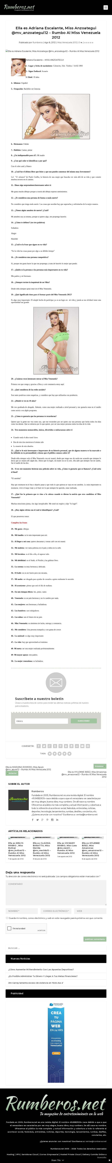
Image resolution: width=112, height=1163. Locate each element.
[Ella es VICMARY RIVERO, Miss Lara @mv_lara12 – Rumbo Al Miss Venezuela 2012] (68, 838)
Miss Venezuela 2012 (67, 42)
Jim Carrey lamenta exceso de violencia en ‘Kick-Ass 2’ (35, 983)
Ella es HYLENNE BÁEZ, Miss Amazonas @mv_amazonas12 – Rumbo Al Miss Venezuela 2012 (92, 849)
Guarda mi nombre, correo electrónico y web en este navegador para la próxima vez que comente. (56, 918)
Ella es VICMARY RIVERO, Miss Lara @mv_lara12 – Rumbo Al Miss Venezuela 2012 (67, 848)
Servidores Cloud (30, 1154)
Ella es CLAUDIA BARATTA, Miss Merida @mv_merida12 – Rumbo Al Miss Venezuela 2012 (42, 849)
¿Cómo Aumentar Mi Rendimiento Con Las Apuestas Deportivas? (41, 969)
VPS (18, 1154)
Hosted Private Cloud (70, 1154)
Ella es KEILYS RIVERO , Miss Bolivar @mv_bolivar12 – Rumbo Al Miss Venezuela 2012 (17, 849)
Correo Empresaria (49, 1154)
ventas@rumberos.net (96, 1141)
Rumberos (38, 42)
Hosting (10, 1154)
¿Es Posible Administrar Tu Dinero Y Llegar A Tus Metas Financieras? (43, 976)
